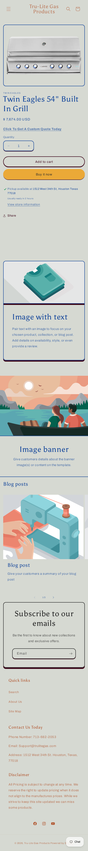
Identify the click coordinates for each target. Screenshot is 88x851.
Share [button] (11, 215)
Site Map (15, 711)
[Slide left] (34, 597)
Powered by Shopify (61, 843)
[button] (8, 9)
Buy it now (44, 174)
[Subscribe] (70, 653)
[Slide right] (53, 597)
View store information (23, 204)
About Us (15, 701)
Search (14, 692)
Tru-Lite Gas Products (37, 843)
